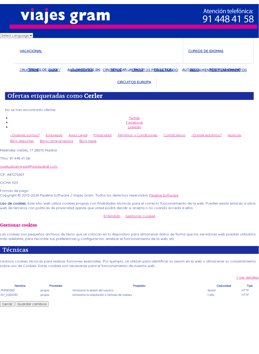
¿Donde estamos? (206, 135)
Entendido (112, 216)
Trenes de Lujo (42, 69)
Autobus (190, 69)
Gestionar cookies (140, 216)
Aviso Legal (77, 135)
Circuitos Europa (134, 82)
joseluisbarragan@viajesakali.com (29, 166)
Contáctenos (174, 135)
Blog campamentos (56, 141)
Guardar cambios (31, 304)
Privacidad (102, 135)
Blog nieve (88, 141)
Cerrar (7, 304)
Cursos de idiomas (205, 51)
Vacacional (31, 51)
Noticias (234, 135)
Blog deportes (22, 141)
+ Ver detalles (247, 277)
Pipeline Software (163, 195)
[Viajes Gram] (129, 16)
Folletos (163, 69)
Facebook (134, 122)
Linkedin (134, 127)
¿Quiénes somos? (25, 135)
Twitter (134, 118)
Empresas (54, 135)
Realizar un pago (127, 69)
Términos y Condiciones (137, 135)
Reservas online (224, 69)
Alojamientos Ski (83, 69)
